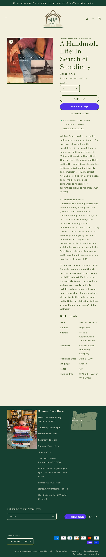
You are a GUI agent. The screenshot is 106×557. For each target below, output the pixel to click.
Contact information (91, 551)
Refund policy (94, 554)
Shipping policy (75, 551)
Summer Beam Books (30, 551)
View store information (73, 128)
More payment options (79, 113)
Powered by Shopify (46, 551)
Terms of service (79, 554)
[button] (6, 19)
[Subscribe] (53, 516)
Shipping (63, 78)
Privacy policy (61, 551)
